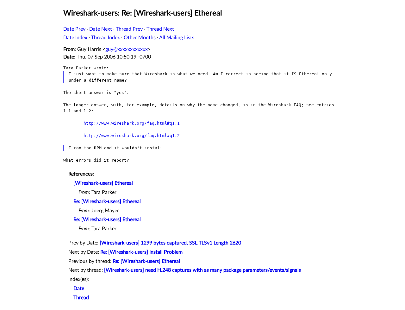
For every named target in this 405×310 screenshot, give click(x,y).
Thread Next (160, 29)
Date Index (75, 37)
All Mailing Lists (176, 37)
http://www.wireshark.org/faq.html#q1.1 (132, 123)
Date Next (100, 29)
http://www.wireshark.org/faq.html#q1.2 (132, 135)
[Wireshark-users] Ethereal (103, 183)
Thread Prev (129, 29)
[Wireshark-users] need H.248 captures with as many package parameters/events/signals (202, 270)
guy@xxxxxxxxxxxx (126, 49)
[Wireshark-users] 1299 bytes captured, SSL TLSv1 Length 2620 (170, 242)
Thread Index (105, 37)
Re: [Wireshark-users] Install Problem (141, 252)
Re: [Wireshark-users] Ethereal (107, 201)
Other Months (140, 37)
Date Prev (74, 29)
